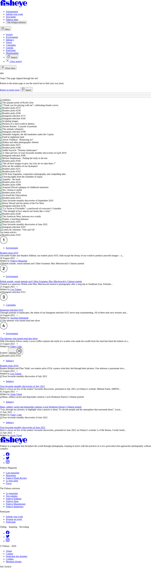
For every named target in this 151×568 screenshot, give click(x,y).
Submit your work (14, 14)
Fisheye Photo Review (16, 478)
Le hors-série (12, 480)
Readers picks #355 (9, 253)
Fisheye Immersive (14, 506)
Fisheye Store (12, 501)
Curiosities (11, 45)
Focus (9, 483)
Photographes (12, 53)
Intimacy (10, 40)
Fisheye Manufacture (16, 504)
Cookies (10, 559)
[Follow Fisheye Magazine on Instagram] (7, 463)
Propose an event (14, 519)
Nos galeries (11, 496)
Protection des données (16, 556)
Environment (12, 37)
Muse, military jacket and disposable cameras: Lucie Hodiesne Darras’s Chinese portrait (40, 407)
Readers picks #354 (9, 365)
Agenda (9, 47)
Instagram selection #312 (11, 310)
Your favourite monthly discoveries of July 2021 (22, 386)
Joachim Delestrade (19, 318)
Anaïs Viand (16, 394)
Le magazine (12, 493)
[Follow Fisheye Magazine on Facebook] (7, 455)
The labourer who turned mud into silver (19, 338)
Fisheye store (12, 19)
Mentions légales (14, 561)
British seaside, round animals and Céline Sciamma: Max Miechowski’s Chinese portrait (41, 281)
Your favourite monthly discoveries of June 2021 (22, 427)
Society (9, 34)
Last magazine (12, 473)
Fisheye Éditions (13, 498)
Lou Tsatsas (15, 289)
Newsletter (11, 17)
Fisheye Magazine (18, 261)
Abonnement (12, 11)
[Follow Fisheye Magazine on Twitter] (7, 458)
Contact (9, 553)
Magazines (11, 475)
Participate (11, 50)
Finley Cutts (16, 346)
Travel (9, 42)
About (9, 551)
